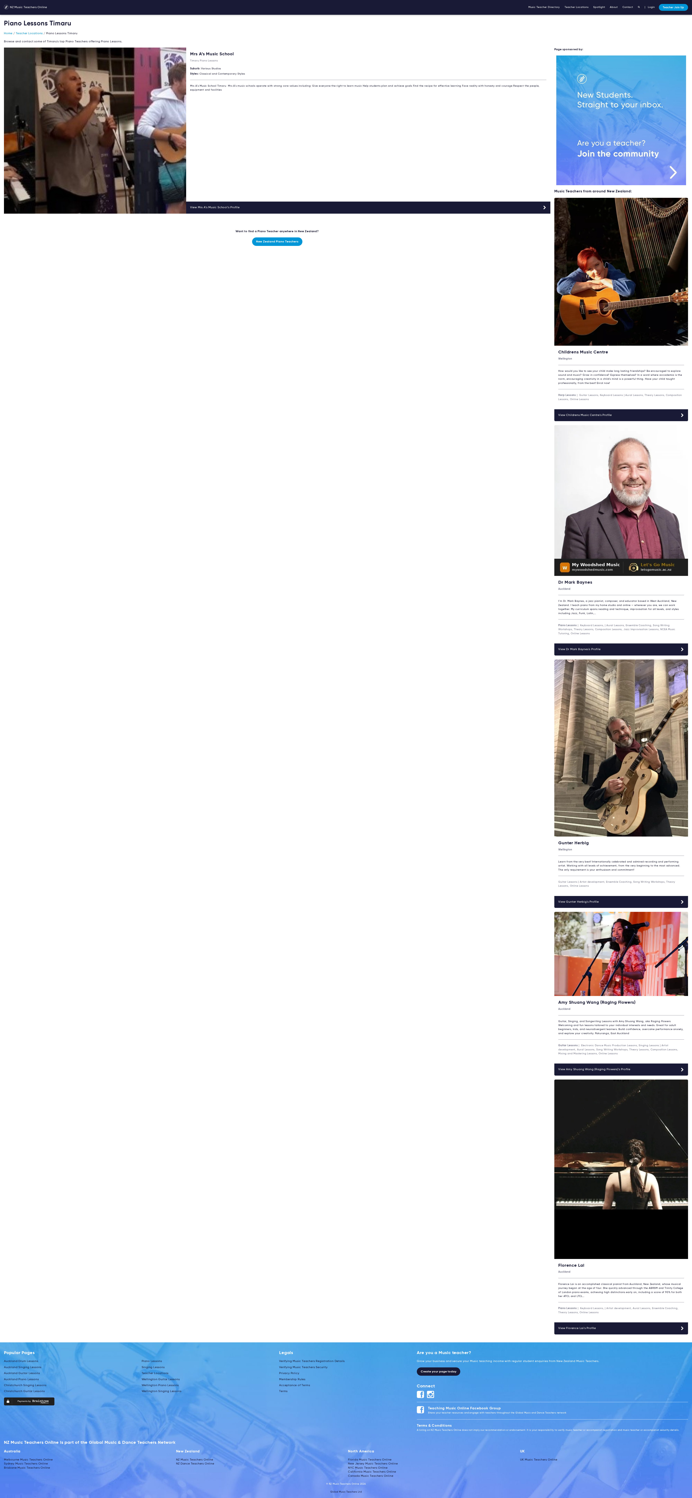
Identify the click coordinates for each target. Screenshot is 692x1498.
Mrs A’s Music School (212, 54)
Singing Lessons (153, 1367)
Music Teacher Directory (544, 7)
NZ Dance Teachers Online (195, 1463)
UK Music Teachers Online (538, 1459)
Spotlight (599, 7)
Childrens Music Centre (583, 352)
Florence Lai (571, 1265)
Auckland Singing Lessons (22, 1367)
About (614, 7)
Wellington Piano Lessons (160, 1385)
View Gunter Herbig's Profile (578, 901)
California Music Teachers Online (372, 1471)
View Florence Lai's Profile (577, 1328)
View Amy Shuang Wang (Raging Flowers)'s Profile (594, 1069)
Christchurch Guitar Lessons (24, 1391)
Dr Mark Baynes (575, 582)
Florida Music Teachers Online (370, 1459)
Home (8, 33)
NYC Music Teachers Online (368, 1467)
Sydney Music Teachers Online (26, 1463)
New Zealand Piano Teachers (277, 241)
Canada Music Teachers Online (370, 1476)
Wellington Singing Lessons (161, 1391)
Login (651, 7)
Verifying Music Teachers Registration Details (312, 1361)
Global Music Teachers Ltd (346, 1492)
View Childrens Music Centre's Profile (585, 415)
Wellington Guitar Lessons (161, 1379)
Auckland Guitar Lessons (22, 1373)
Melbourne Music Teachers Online (28, 1459)
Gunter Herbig (573, 843)
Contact (627, 7)
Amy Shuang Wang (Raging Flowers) (597, 1002)
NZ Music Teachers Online (28, 7)
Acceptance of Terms (294, 1385)
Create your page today (438, 1371)
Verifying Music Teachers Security (303, 1367)
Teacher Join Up (673, 7)
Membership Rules (292, 1379)
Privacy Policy (289, 1373)
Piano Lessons (152, 1361)
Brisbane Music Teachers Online (27, 1467)
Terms (283, 1391)
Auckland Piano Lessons (21, 1379)
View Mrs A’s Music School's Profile (215, 207)
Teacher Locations (577, 7)
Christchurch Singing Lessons (25, 1385)
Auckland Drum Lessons (21, 1361)
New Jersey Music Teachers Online (373, 1463)
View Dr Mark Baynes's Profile (579, 649)
